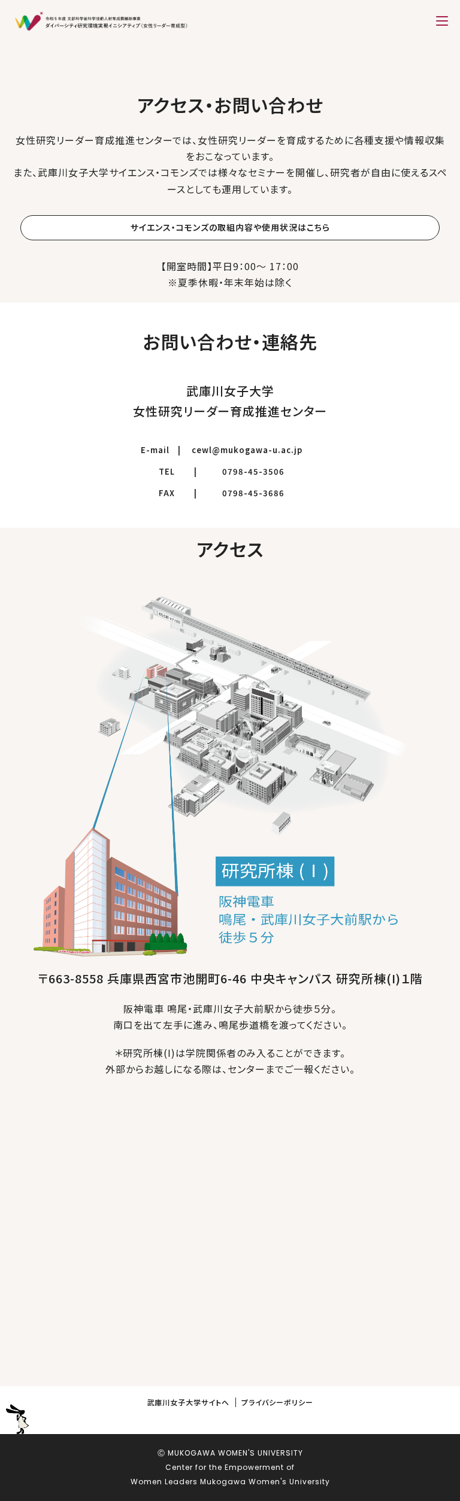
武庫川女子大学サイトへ (188, 1402)
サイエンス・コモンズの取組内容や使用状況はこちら (230, 227)
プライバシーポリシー (277, 1402)
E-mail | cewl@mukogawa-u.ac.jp (221, 450)
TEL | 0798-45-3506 (230, 471)
